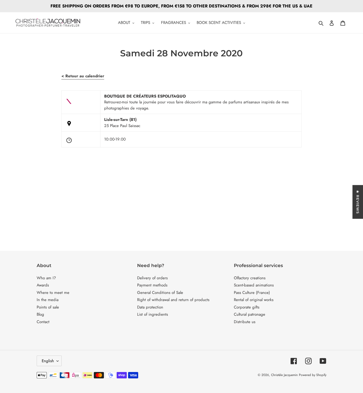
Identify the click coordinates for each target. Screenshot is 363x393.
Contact (43, 322)
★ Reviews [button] (358, 202)
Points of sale (48, 307)
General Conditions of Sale (160, 292)
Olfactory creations (249, 278)
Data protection (150, 307)
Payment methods (152, 285)
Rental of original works (253, 300)
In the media (47, 300)
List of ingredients (152, 314)
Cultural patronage (249, 314)
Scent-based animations (254, 285)
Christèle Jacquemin (284, 375)
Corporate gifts (246, 307)
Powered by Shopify (312, 375)
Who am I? (46, 278)
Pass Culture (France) (252, 292)
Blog (40, 314)
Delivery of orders (152, 278)
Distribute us (244, 322)
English (48, 361)
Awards (43, 285)
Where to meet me (53, 292)
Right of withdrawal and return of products (173, 300)
